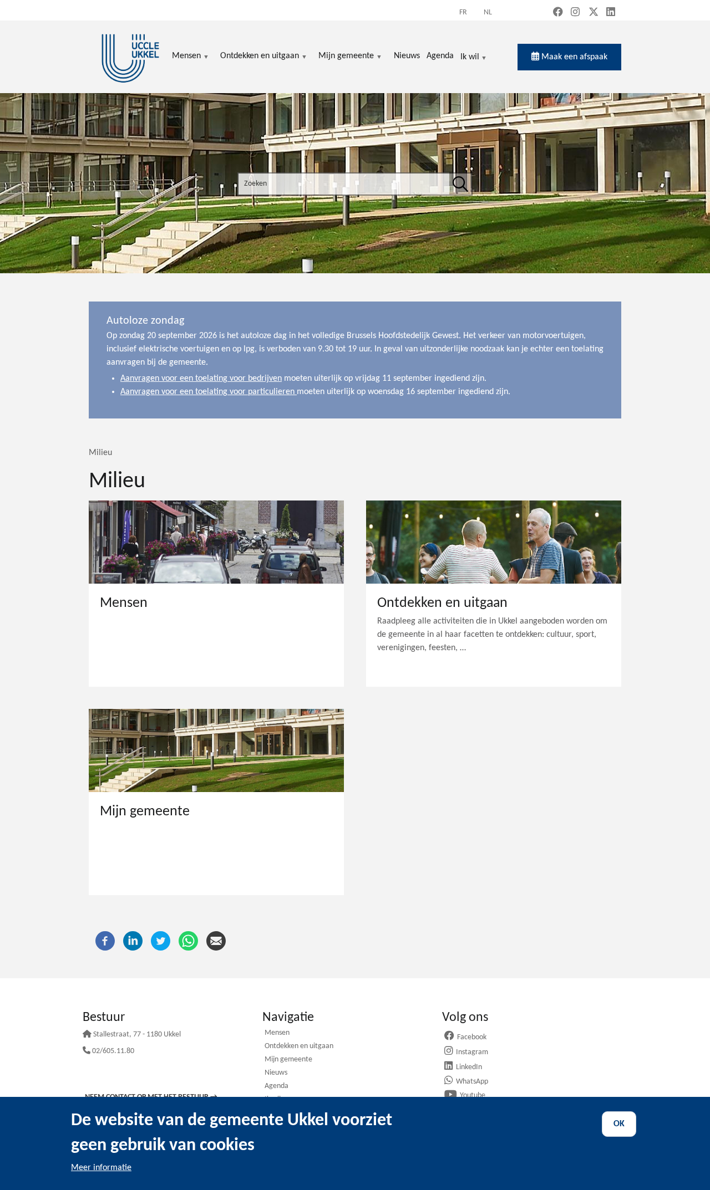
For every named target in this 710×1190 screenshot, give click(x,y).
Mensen (277, 1033)
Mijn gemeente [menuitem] (346, 57)
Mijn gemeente (288, 1060)
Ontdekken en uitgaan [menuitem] (259, 57)
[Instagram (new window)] (575, 13)
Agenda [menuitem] (440, 56)
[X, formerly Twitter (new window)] (593, 13)
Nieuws (276, 1073)
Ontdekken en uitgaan (299, 1046)
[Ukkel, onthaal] (130, 57)
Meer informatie (101, 1167)
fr (463, 12)
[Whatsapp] (188, 941)
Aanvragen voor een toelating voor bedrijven (201, 378)
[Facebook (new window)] (558, 13)
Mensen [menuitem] (186, 57)
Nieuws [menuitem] (407, 56)
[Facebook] (105, 941)
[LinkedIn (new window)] (611, 13)
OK (619, 1124)
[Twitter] (160, 941)
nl (488, 12)
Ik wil (469, 58)
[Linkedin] (133, 941)
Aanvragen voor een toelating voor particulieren (208, 391)
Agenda (276, 1086)
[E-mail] (216, 941)
